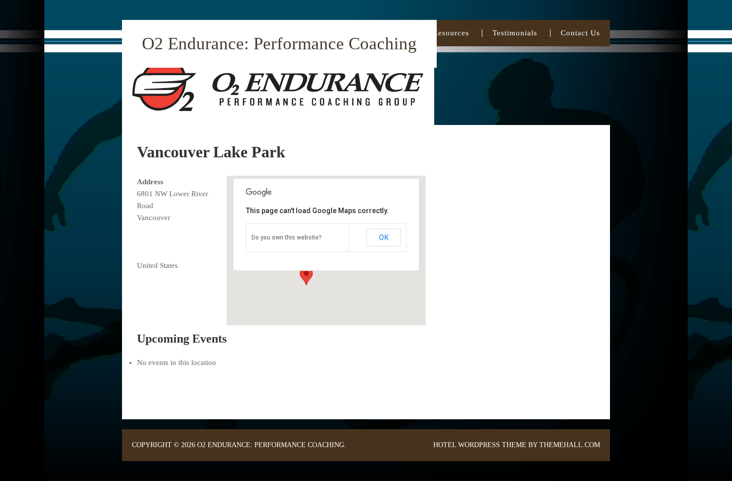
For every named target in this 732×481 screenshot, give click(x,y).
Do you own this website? (286, 237)
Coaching (392, 33)
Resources (451, 33)
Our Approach (327, 33)
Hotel (444, 445)
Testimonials (514, 33)
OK (384, 237)
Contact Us (580, 33)
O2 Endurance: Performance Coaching (279, 43)
